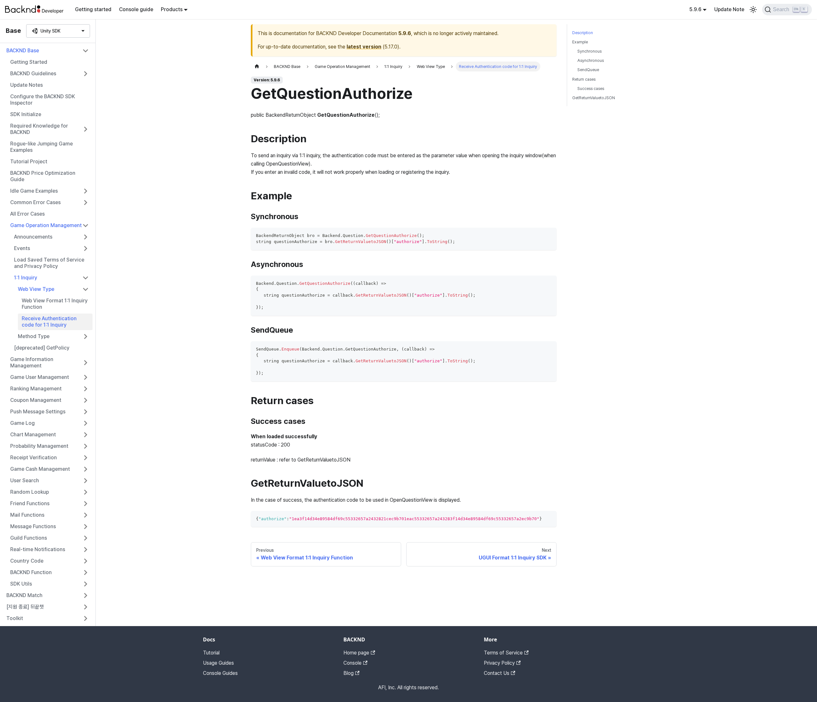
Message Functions (33, 526)
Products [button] (172, 9)
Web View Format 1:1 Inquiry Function (55, 304)
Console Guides (220, 673)
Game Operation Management (46, 225)
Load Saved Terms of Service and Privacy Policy (49, 263)
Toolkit (14, 618)
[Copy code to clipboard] (548, 235)
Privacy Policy (499, 663)
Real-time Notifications (37, 549)
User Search (24, 480)
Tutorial (211, 653)
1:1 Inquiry (25, 278)
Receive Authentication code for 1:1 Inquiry (49, 321)
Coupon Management (35, 400)
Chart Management (33, 435)
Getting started (93, 9)
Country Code (26, 561)
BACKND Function (31, 572)
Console (352, 663)
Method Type (33, 336)
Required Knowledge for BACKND (39, 129)
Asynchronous (590, 60)
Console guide (136, 9)
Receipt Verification (33, 457)
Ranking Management (36, 389)
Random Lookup (29, 492)
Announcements (33, 237)
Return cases (584, 79)
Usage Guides (218, 663)
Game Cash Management (40, 469)
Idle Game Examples (34, 191)
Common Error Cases (35, 202)
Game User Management (39, 377)
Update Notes (26, 85)
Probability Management (39, 446)
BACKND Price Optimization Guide (42, 176)
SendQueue (588, 69)
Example (580, 42)
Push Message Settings (37, 412)
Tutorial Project (28, 162)
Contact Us (496, 673)
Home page (356, 653)
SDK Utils (21, 584)
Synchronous (589, 51)
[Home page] (257, 66)
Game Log (22, 423)
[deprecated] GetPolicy (42, 348)
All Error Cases (27, 214)
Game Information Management (31, 362)
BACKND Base (22, 51)
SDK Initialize (25, 114)
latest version (364, 47)
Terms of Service (503, 653)
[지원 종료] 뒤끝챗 (25, 607)
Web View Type (36, 289)
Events (22, 248)
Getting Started (28, 62)
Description (582, 32)
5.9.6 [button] (695, 9)
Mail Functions (27, 515)
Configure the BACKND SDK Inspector (42, 99)
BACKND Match (24, 595)
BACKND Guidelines (33, 73)
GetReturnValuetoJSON (593, 97)
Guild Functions (28, 538)
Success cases (590, 88)
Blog (348, 673)
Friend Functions (29, 503)
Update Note (729, 9)
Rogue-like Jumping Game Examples (41, 147)
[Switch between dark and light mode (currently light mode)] (753, 9)
